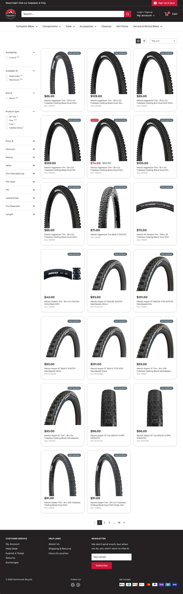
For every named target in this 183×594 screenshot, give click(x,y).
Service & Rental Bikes (146, 26)
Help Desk (12, 548)
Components (50, 26)
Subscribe (102, 565)
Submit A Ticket (15, 553)
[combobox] (72, 14)
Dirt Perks (122, 26)
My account (144, 15)
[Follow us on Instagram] (78, 585)
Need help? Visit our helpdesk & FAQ (26, 3)
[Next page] (124, 522)
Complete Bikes (25, 26)
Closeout (106, 26)
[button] (138, 41)
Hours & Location (58, 553)
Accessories (86, 26)
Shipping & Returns (60, 548)
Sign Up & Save (166, 3)
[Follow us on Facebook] (73, 585)
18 (119, 522)
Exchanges (12, 562)
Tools (68, 26)
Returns (10, 558)
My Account (13, 544)
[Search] (127, 14)
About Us (54, 544)
